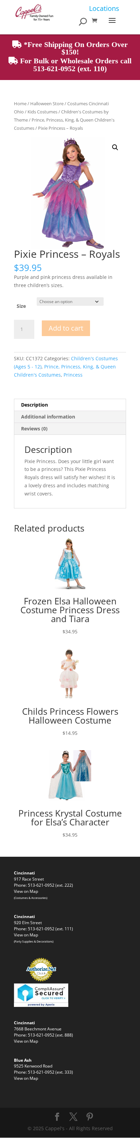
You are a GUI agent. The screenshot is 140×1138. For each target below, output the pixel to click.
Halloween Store (47, 103)
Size (21, 306)
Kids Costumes (42, 112)
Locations (104, 8)
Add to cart (66, 328)
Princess (73, 375)
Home (20, 103)
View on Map (26, 891)
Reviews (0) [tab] (34, 428)
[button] (115, 147)
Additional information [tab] (48, 416)
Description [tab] (34, 404)
